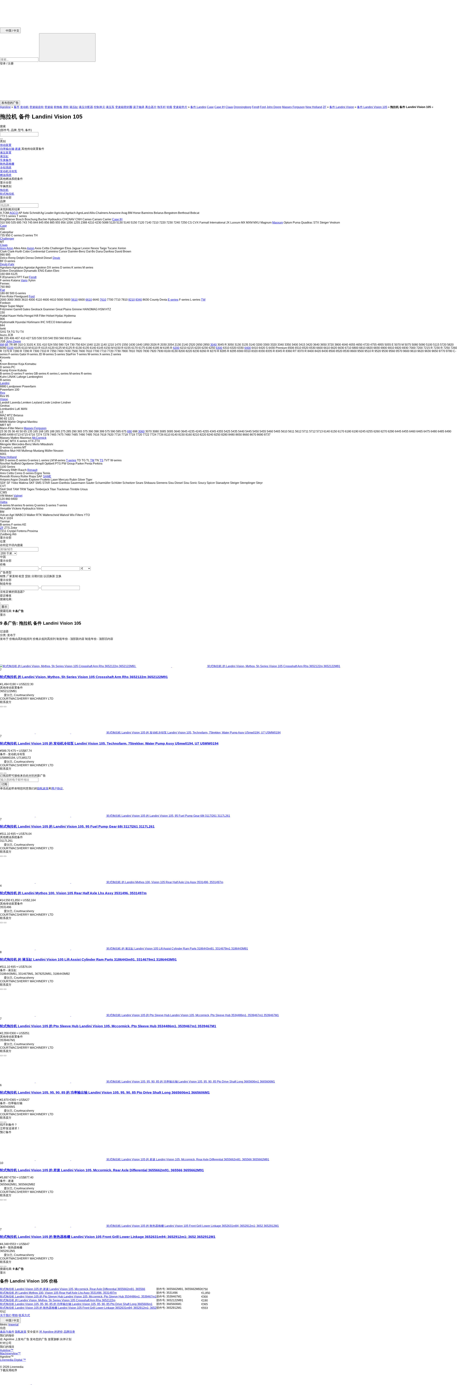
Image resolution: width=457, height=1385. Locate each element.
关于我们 (5, 1315)
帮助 (15, 1315)
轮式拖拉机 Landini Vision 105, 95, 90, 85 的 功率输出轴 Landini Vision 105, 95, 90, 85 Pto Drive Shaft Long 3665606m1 (76, 1304)
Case (210, 107)
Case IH (219, 107)
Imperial (13, 1324)
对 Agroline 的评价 (51, 1331)
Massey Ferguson (293, 107)
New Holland (313, 107)
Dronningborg (242, 107)
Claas (229, 107)
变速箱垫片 (180, 107)
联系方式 (24, 1315)
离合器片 (151, 107)
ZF (324, 107)
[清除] (1, 138)
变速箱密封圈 (123, 107)
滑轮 (66, 107)
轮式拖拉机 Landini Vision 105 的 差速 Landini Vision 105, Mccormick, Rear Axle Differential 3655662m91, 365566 (72, 1289)
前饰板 (58, 107)
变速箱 (48, 107)
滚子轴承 (138, 107)
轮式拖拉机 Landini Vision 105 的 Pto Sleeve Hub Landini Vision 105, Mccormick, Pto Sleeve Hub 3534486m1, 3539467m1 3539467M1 (108, 1026)
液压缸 (73, 107)
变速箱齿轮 (36, 107)
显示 (4, 606)
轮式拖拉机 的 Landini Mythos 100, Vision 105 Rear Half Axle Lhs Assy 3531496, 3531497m (73, 893)
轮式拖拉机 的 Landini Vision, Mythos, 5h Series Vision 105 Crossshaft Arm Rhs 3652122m (57, 1300)
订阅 (4, 784)
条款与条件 (7, 1331)
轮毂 (169, 107)
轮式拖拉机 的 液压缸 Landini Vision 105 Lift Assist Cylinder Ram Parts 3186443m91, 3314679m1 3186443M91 (88, 959)
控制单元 (99, 107)
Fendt (255, 107)
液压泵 (110, 107)
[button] (228, 83)
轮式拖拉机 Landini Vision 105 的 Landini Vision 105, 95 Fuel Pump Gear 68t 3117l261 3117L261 (77, 826)
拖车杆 (161, 107)
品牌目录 (69, 1331)
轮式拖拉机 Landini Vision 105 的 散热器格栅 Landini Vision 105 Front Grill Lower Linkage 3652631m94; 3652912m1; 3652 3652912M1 (107, 1237)
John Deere (274, 107)
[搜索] (67, 47)
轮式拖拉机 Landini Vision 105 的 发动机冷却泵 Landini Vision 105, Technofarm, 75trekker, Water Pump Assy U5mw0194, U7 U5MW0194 (109, 743)
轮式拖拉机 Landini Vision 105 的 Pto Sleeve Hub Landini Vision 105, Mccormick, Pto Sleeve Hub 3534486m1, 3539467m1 (78, 1296)
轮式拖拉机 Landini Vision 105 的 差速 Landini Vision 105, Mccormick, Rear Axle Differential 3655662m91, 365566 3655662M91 (102, 1170)
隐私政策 (43, 788)
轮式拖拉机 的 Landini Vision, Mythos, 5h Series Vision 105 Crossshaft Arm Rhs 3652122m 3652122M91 (84, 677)
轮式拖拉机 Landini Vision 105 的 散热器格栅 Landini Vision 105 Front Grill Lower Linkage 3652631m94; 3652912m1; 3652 (78, 1307)
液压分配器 (86, 107)
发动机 (24, 107)
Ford (263, 107)
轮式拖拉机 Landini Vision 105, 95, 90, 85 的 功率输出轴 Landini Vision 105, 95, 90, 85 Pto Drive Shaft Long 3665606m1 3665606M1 (105, 1092)
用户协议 (57, 788)
